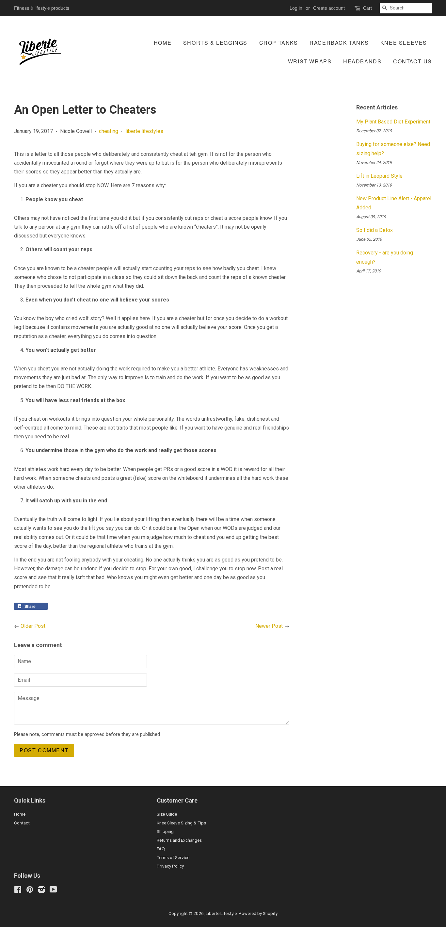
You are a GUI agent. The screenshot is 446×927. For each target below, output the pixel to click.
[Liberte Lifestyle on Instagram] (41, 890)
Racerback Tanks (339, 42)
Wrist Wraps (310, 61)
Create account (329, 8)
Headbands (362, 61)
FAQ (161, 848)
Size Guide (167, 814)
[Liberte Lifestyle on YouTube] (53, 890)
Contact (22, 822)
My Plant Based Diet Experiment (393, 122)
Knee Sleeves (403, 42)
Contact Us (412, 61)
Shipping (165, 831)
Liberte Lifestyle (221, 913)
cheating (108, 131)
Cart (367, 8)
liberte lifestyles (144, 131)
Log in (296, 8)
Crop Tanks (278, 42)
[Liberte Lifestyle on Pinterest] (29, 890)
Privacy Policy (170, 866)
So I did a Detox (374, 230)
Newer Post (269, 626)
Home (162, 42)
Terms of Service (173, 857)
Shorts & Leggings (215, 42)
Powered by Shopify (258, 913)
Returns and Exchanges (179, 840)
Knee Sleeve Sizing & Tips (181, 822)
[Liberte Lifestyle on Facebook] (18, 890)
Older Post (33, 626)
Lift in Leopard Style (379, 176)
